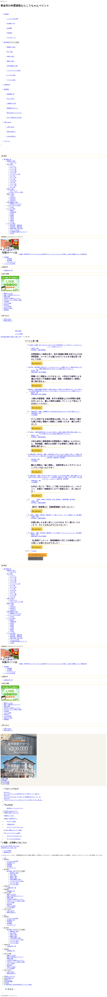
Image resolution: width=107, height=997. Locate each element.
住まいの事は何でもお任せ (14, 117)
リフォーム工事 (14, 230)
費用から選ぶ (10, 61)
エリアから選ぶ (11, 75)
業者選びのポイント (12, 108)
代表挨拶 (9, 33)
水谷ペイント (14, 190)
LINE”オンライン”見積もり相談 (16, 901)
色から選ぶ (10, 51)
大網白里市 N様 (36, 413)
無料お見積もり (11, 131)
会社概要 (9, 28)
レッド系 (12, 179)
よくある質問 (10, 907)
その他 (12, 207)
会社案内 (6, 14)
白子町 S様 (34, 370)
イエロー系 (13, 180)
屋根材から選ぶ (11, 47)
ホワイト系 (13, 167)
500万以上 (13, 200)
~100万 (12, 195)
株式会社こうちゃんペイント (15, 808)
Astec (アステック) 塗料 (16, 192)
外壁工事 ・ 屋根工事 (16, 225)
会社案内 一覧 (11, 23)
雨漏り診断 (10, 897)
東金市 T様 (34, 392)
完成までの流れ (11, 906)
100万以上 (13, 197)
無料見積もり (7, 852)
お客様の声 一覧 (11, 887)
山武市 (12, 213)
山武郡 (12, 215)
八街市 (12, 218)
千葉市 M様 (35, 516)
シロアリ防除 (10, 902)
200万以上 (13, 199)
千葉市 (12, 217)
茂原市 (12, 220)
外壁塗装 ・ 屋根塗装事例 (38, 350)
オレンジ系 (13, 177)
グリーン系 (13, 184)
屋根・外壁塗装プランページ (15, 896)
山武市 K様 (34, 348)
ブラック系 (13, 185)
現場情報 (6, 89)
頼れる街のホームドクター (14, 113)
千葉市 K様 (34, 501)
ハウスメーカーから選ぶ (14, 70)
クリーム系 (13, 171)
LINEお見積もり (11, 136)
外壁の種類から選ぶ (12, 65)
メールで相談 (7, 850)
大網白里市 (13, 212)
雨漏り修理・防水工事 (16, 228)
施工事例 (6, 42)
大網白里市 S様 (36, 480)
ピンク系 (12, 175)
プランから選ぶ (11, 80)
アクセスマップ (11, 37)
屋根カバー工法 (11, 894)
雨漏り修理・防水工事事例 (38, 372)
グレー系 (12, 187)
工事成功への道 (11, 103)
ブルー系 (12, 182)
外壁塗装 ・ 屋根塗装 (16, 227)
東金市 (12, 210)
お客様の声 (7, 84)
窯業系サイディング (15, 203)
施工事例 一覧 (11, 871)
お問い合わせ (7, 122)
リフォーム (7, 141)
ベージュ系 (13, 169)
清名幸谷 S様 (35, 459)
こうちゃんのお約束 (12, 18)
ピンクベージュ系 (15, 174)
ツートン (12, 166)
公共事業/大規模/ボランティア (18, 231)
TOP (5, 858)
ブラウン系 (13, 172)
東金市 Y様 (34, 435)
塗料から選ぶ (10, 56)
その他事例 (34, 415)
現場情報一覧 (10, 94)
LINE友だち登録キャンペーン (15, 899)
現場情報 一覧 (11, 891)
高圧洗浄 (9, 904)
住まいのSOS (10, 98)
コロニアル (13, 162)
